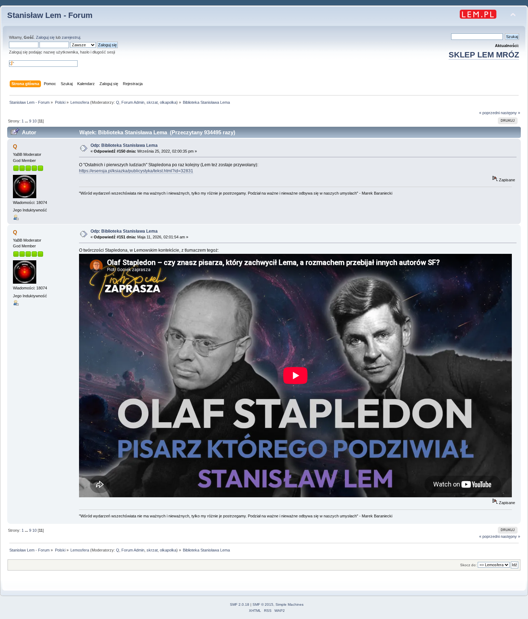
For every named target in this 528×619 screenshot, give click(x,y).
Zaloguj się (45, 37)
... (27, 121)
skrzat (152, 102)
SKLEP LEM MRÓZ (484, 54)
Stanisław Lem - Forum (50, 15)
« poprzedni (489, 113)
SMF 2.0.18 (239, 604)
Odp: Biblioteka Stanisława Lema (124, 145)
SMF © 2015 (263, 604)
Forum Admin (132, 102)
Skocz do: (468, 565)
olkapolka (168, 102)
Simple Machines (289, 604)
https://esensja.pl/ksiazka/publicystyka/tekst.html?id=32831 (136, 170)
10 (34, 121)
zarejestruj (71, 37)
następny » (510, 113)
